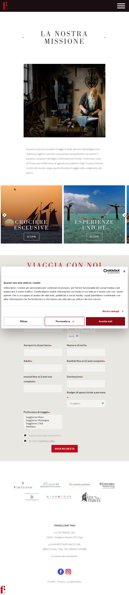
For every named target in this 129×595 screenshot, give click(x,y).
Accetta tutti (105, 321)
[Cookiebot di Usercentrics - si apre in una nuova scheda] (106, 271)
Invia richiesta (64, 448)
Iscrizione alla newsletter (64, 556)
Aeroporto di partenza (37, 345)
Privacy (61, 581)
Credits (52, 581)
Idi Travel (31, 163)
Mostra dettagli (111, 311)
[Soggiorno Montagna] (43, 420)
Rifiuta (23, 321)
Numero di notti (76, 345)
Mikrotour (48, 163)
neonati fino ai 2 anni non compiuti (38, 379)
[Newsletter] (26, 435)
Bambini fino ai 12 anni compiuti (85, 360)
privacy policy (47, 440)
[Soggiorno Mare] (43, 417)
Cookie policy (74, 581)
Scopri (31, 236)
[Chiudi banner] (124, 271)
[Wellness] (43, 426)
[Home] (5, 5)
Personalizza (63, 321)
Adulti (27, 360)
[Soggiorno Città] (43, 423)
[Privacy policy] (26, 440)
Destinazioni (74, 376)
